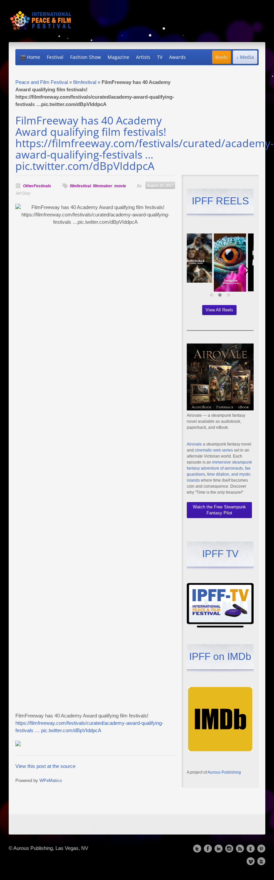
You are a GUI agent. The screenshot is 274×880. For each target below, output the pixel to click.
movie (120, 186)
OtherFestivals (37, 186)
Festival (55, 57)
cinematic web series (214, 450)
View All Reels (219, 309)
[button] (212, 295)
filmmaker (102, 186)
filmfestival (84, 82)
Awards (177, 57)
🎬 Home (30, 57)
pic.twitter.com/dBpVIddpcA (71, 730)
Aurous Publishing (224, 772)
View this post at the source (45, 766)
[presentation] (193, 270)
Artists (143, 57)
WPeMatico (50, 780)
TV (159, 57)
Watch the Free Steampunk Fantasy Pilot (219, 509)
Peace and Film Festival (41, 82)
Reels (222, 57)
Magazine (118, 57)
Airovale (194, 444)
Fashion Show (85, 57)
